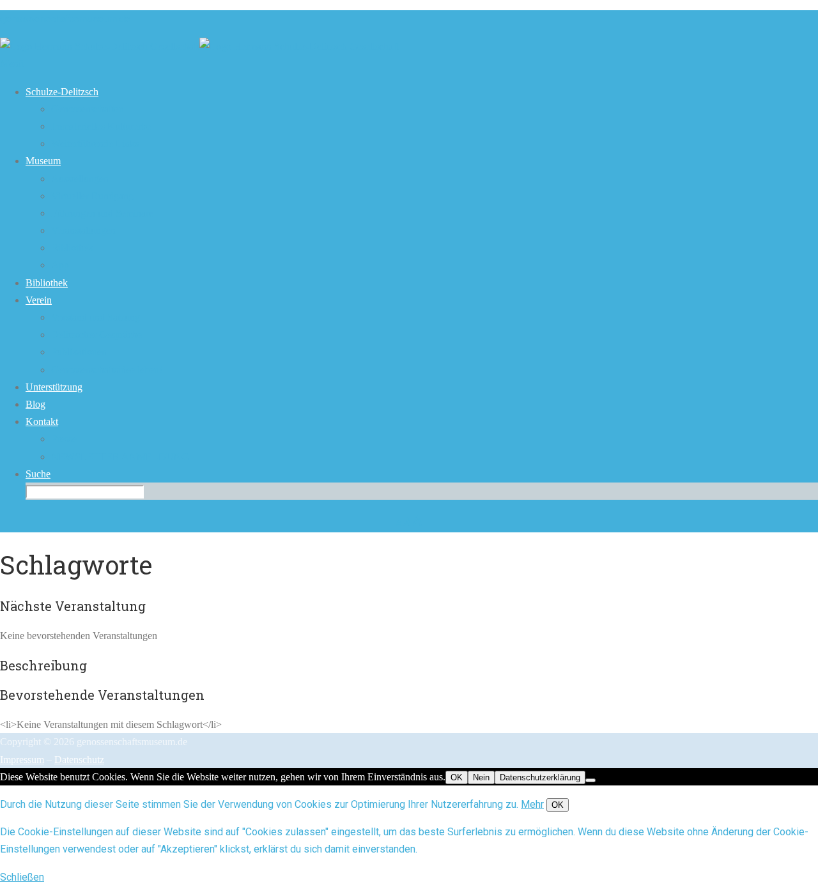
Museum (43, 160)
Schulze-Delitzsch (62, 91)
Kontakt (42, 421)
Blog (35, 404)
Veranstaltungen (83, 230)
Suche (38, 473)
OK (457, 777)
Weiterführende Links (95, 143)
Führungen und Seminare (102, 213)
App (60, 264)
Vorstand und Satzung (95, 317)
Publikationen (79, 351)
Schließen (22, 877)
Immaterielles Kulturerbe (101, 126)
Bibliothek (72, 247)
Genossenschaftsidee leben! (106, 369)
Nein (481, 777)
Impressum (22, 759)
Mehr (532, 804)
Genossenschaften (87, 109)
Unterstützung (54, 387)
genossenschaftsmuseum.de (65, 19)
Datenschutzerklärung (540, 777)
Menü (12, 63)
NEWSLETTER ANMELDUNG (120, 456)
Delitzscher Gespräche (96, 334)
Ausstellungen (80, 178)
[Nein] (590, 780)
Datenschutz (79, 759)
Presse (64, 438)
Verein (39, 300)
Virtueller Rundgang (92, 195)
